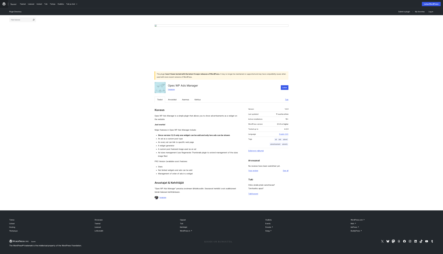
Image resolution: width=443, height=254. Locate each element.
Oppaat (183, 220)
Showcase (99, 220)
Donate (269, 227)
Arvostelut (172, 99)
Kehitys (198, 99)
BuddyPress (356, 231)
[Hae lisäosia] (33, 19)
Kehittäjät (183, 227)
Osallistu (268, 220)
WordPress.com (358, 220)
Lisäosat (98, 227)
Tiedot (160, 99)
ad (276, 139)
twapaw (171, 89)
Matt (353, 224)
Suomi (33, 241)
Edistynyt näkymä (256, 151)
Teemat (97, 224)
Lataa (284, 87)
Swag (268, 231)
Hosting (12, 227)
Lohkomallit (99, 231)
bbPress (355, 227)
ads (280, 139)
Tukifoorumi (253, 194)
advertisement (275, 144)
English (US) (283, 134)
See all (285, 170)
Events (268, 224)
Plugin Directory (15, 12)
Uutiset (12, 224)
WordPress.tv (186, 231)
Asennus (185, 99)
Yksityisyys (13, 231)
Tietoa (11, 220)
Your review (253, 170)
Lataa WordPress (431, 4)
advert (285, 139)
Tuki (286, 99)
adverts (284, 144)
